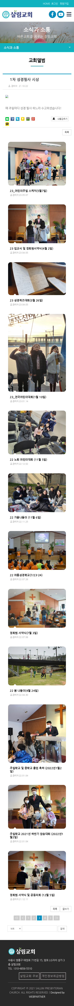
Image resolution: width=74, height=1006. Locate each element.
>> (56, 917)
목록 (67, 132)
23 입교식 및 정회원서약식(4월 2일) (31, 248)
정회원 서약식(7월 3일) (24, 633)
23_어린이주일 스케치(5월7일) (28, 190)
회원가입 (64, 3)
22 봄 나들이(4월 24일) (24, 690)
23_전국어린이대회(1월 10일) (28, 397)
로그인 (54, 3)
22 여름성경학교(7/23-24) (26, 575)
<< (16, 917)
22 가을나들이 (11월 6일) (25, 517)
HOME (46, 3)
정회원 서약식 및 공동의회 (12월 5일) (32, 895)
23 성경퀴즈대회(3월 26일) (26, 300)
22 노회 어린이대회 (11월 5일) (28, 459)
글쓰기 (66, 909)
